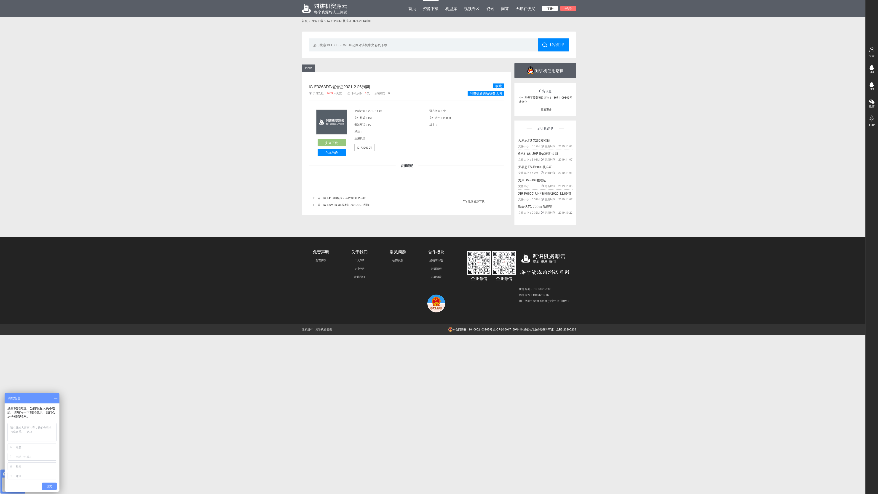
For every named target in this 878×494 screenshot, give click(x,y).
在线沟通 (331, 152)
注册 (550, 8)
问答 (505, 8)
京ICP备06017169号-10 (508, 329)
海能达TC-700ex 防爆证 (535, 206)
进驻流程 (436, 268)
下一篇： (340, 205)
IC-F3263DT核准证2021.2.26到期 (349, 21)
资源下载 (431, 8)
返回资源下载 (476, 201)
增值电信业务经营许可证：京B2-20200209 (549, 329)
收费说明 (397, 260)
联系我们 (359, 277)
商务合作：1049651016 (534, 295)
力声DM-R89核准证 (532, 180)
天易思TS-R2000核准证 (535, 166)
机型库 (451, 8)
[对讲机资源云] (324, 8)
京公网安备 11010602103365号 (472, 329)
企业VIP (359, 268)
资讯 (490, 8)
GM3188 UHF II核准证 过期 (538, 153)
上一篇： (339, 198)
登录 (568, 8)
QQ (872, 72)
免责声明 (321, 260)
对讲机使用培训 (549, 70)
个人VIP (359, 260)
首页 (412, 8)
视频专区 (471, 8)
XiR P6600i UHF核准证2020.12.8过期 (545, 193)
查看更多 (546, 109)
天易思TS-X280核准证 (534, 140)
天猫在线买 (525, 8)
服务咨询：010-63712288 (535, 289)
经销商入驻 (436, 260)
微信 (872, 106)
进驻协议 (436, 277)
